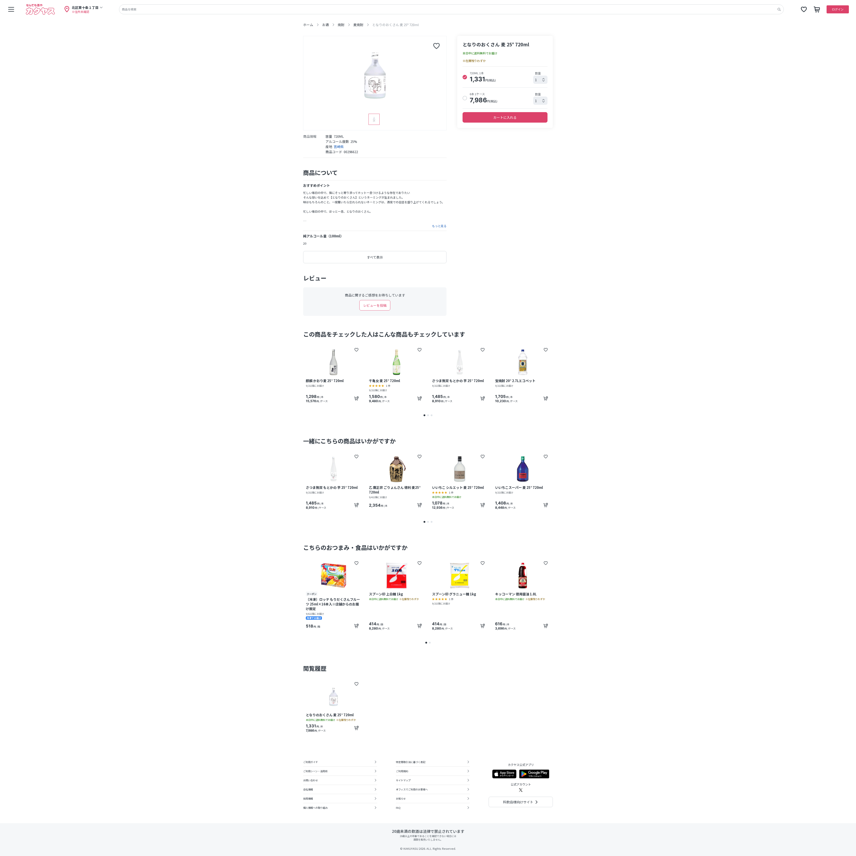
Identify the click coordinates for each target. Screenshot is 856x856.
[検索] (779, 9)
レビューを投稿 (375, 305)
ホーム (308, 24)
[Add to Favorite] (356, 349)
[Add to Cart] (356, 398)
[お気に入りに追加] (436, 45)
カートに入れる (505, 117)
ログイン (838, 9)
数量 (538, 73)
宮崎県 (339, 146)
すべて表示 (375, 257)
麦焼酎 (358, 24)
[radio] (465, 77)
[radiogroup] (505, 87)
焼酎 (341, 24)
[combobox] (540, 80)
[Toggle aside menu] (11, 9)
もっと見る (439, 226)
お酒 (325, 24)
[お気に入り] (804, 9)
